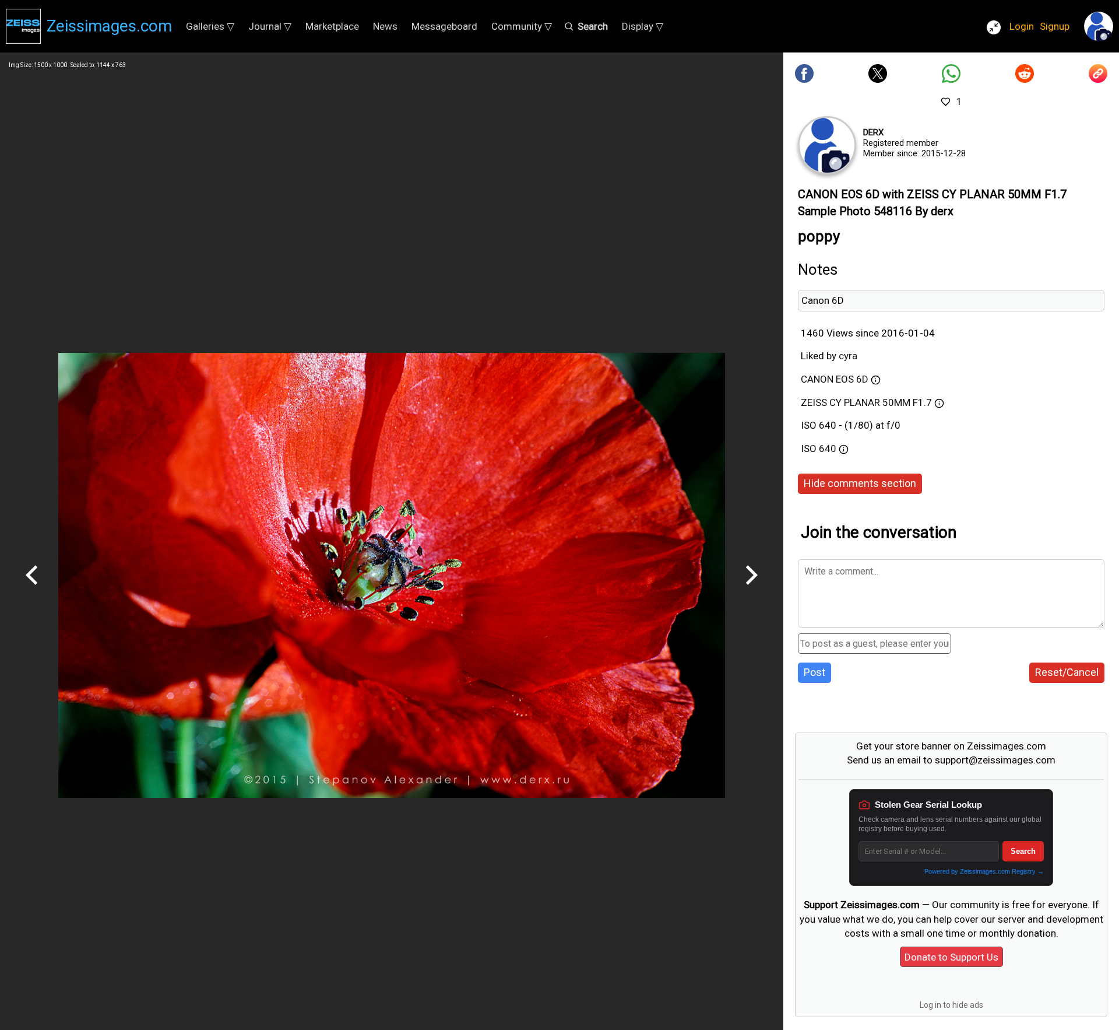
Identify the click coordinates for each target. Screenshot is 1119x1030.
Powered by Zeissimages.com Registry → (984, 871)
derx (873, 132)
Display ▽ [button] (642, 26)
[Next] (751, 589)
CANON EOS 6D (834, 379)
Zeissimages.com (109, 26)
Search (1023, 851)
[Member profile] (827, 145)
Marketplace (332, 26)
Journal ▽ (269, 26)
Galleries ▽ (210, 26)
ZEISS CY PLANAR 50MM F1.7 (866, 402)
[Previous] (32, 589)
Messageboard (444, 26)
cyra (848, 356)
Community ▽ (521, 26)
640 (829, 448)
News (385, 26)
